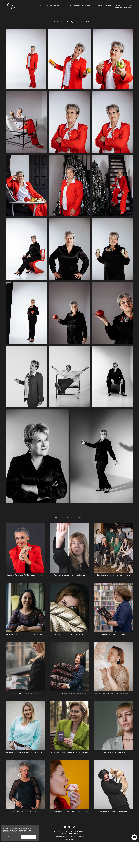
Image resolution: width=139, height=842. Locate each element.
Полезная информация (123, 7)
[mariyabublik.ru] (11, 6)
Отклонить (11, 837)
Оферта (58, 836)
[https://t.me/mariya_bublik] (69, 827)
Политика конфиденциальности (72, 836)
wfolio (72, 839)
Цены (100, 5)
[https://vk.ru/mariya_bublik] (65, 827)
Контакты (118, 5)
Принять (28, 837)
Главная (40, 5)
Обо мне (129, 5)
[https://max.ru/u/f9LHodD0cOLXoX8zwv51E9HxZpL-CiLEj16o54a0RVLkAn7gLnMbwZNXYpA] (74, 827)
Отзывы (108, 5)
